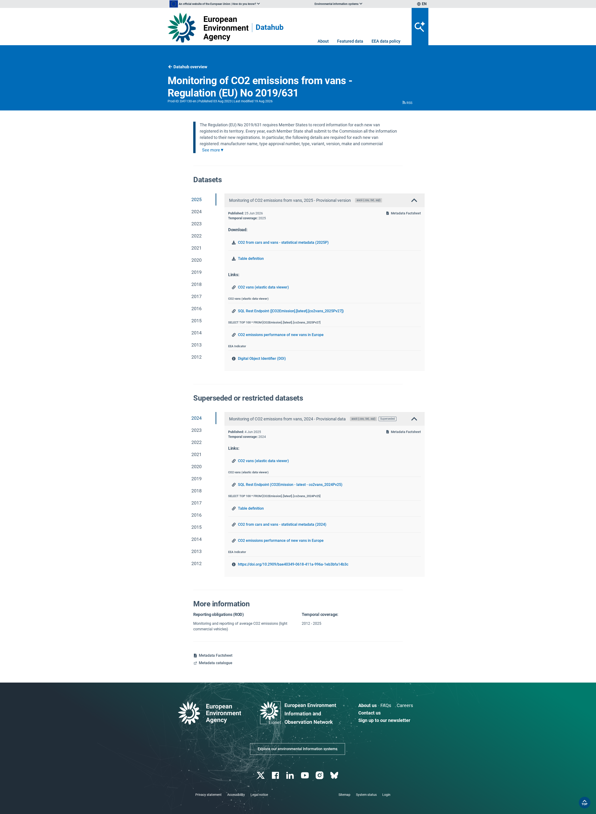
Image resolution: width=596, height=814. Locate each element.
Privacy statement (208, 795)
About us (367, 705)
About (323, 41)
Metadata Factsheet (406, 213)
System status (366, 795)
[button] (407, 103)
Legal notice (259, 795)
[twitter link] (261, 775)
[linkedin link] (291, 775)
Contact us (369, 713)
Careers (405, 705)
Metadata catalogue (215, 663)
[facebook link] (276, 775)
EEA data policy (386, 41)
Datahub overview (190, 66)
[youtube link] (305, 775)
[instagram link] (320, 775)
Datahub (270, 28)
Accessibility (236, 795)
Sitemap (344, 795)
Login (386, 795)
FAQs (385, 705)
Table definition (251, 258)
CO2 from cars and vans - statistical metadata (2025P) (283, 242)
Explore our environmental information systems (297, 749)
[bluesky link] (335, 775)
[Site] (208, 28)
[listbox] (215, 4)
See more (211, 150)
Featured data (350, 41)
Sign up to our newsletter (384, 720)
